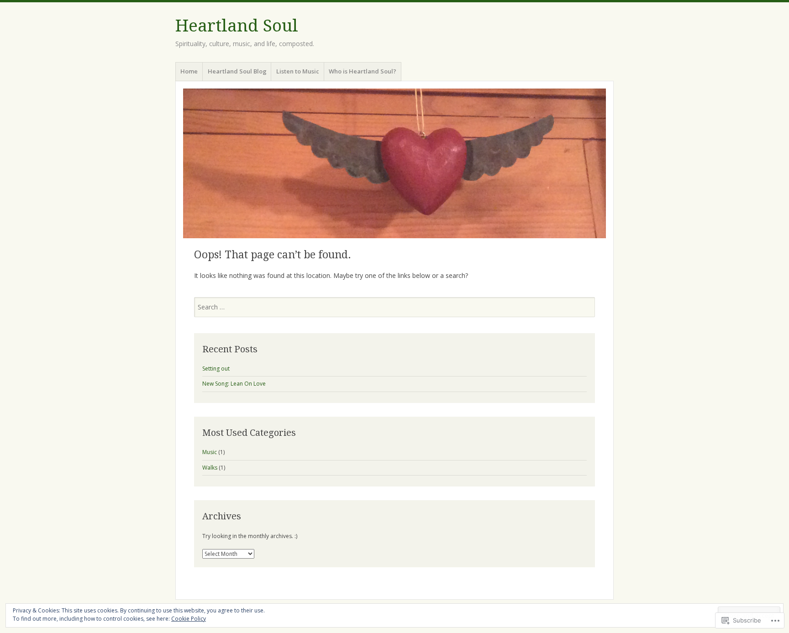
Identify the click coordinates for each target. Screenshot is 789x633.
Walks (209, 467)
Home (189, 71)
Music (209, 452)
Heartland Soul (236, 26)
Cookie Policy (188, 619)
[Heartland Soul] (394, 163)
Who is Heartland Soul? (362, 71)
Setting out (216, 368)
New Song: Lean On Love (234, 383)
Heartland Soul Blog (237, 71)
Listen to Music (297, 71)
